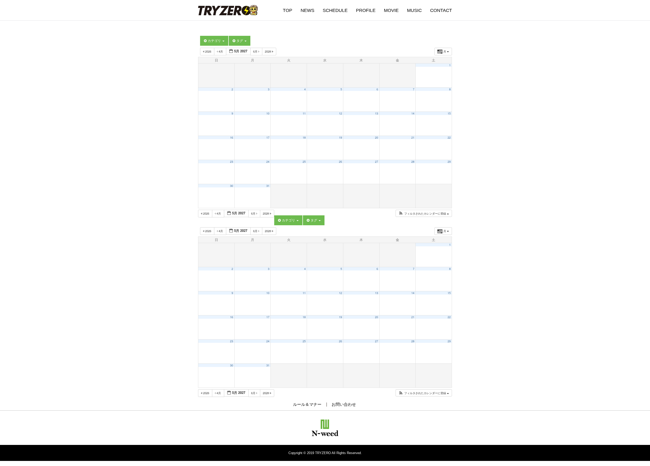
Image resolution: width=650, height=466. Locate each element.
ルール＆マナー (307, 404)
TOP (287, 10)
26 (340, 162)
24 (267, 162)
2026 (208, 51)
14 (412, 113)
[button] (423, 213)
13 (376, 113)
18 (304, 137)
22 (449, 137)
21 (412, 137)
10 (267, 113)
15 (449, 113)
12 (340, 113)
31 (267, 186)
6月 (255, 51)
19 (340, 137)
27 (376, 162)
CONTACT (441, 10)
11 (304, 113)
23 (231, 162)
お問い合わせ (344, 404)
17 (267, 137)
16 (231, 137)
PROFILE (366, 10)
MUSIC (414, 10)
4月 (221, 51)
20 (376, 137)
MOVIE (391, 10)
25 (304, 162)
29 (449, 162)
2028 (268, 51)
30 (231, 186)
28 (412, 162)
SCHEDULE (335, 10)
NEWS (307, 10)
